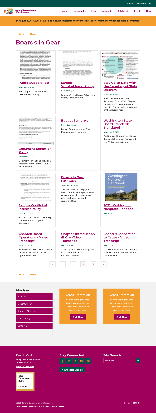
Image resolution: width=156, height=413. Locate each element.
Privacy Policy (58, 406)
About (65, 11)
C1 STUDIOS (135, 403)
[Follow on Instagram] (75, 361)
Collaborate (123, 11)
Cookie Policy (21, 406)
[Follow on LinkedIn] (69, 361)
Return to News (27, 34)
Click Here (77, 317)
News (149, 11)
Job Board (141, 3)
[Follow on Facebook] (62, 361)
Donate (130, 3)
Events (137, 11)
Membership (79, 11)
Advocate (107, 11)
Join (150, 3)
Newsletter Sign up (72, 369)
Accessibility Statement (39, 406)
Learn (94, 11)
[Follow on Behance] (82, 361)
